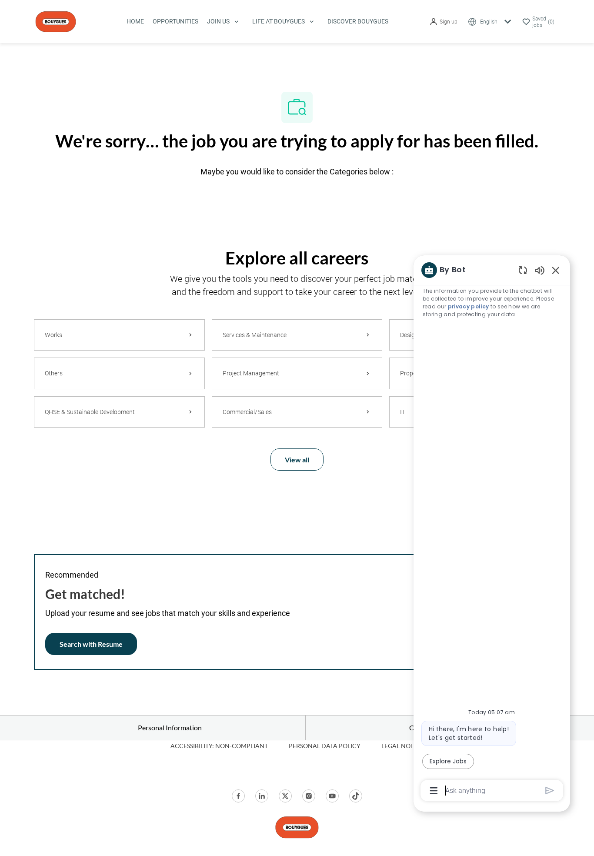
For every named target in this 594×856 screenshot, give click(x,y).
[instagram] (308, 795)
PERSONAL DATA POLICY (324, 745)
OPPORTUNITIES (175, 21)
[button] (443, 21)
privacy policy (468, 306)
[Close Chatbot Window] (555, 270)
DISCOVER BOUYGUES (357, 21)
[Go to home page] (55, 21)
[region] (492, 529)
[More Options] (433, 791)
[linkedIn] (261, 795)
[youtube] (332, 795)
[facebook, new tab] (238, 795)
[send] (549, 790)
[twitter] (285, 795)
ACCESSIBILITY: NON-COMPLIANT (219, 745)
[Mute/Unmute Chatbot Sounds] (539, 270)
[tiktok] (355, 795)
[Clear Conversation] (523, 270)
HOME (135, 21)
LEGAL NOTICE (402, 745)
